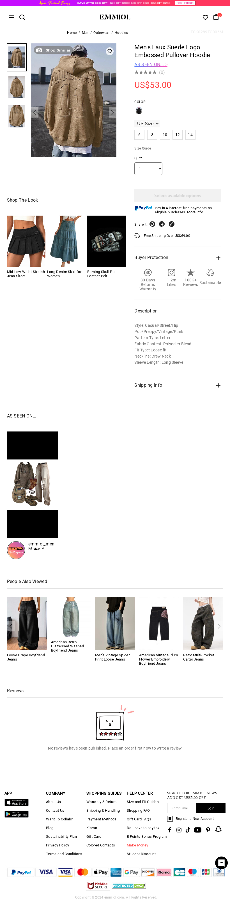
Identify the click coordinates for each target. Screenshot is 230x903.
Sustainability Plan (61, 836)
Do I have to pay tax (143, 828)
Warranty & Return (101, 802)
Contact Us (55, 810)
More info (195, 212)
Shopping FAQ (138, 810)
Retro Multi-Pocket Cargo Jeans (198, 657)
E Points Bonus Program (147, 836)
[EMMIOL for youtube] (197, 830)
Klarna (91, 828)
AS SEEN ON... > (150, 64)
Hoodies (121, 33)
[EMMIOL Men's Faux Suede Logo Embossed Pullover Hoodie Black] (138, 113)
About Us (53, 802)
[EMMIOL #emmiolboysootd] (32, 495)
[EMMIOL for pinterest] (208, 830)
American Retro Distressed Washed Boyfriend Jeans (67, 646)
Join (210, 808)
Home (72, 33)
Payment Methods (101, 819)
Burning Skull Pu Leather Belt (100, 274)
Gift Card (93, 836)
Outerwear (101, 33)
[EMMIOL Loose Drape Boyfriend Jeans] (27, 623)
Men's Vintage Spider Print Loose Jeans (112, 657)
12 (177, 134)
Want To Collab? (59, 819)
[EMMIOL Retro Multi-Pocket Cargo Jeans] (203, 623)
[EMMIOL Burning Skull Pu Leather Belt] (106, 241)
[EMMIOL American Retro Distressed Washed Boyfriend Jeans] (71, 616)
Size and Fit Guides (143, 802)
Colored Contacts (100, 845)
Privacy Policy (57, 845)
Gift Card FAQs (139, 819)
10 (165, 134)
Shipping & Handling (103, 810)
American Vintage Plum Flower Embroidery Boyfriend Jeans (158, 659)
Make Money (137, 845)
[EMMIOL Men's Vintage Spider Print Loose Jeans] (115, 623)
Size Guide (142, 148)
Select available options (177, 195)
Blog (49, 828)
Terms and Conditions (64, 854)
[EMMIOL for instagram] (178, 830)
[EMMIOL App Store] (16, 805)
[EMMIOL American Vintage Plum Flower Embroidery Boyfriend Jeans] (159, 623)
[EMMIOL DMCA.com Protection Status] (129, 889)
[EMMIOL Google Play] (16, 816)
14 (190, 134)
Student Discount (141, 854)
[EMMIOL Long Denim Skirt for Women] (66, 241)
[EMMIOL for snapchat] (218, 829)
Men (85, 33)
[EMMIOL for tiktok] (188, 830)
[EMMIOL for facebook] (169, 830)
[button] (34, 112)
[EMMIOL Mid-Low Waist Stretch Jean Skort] (26, 241)
